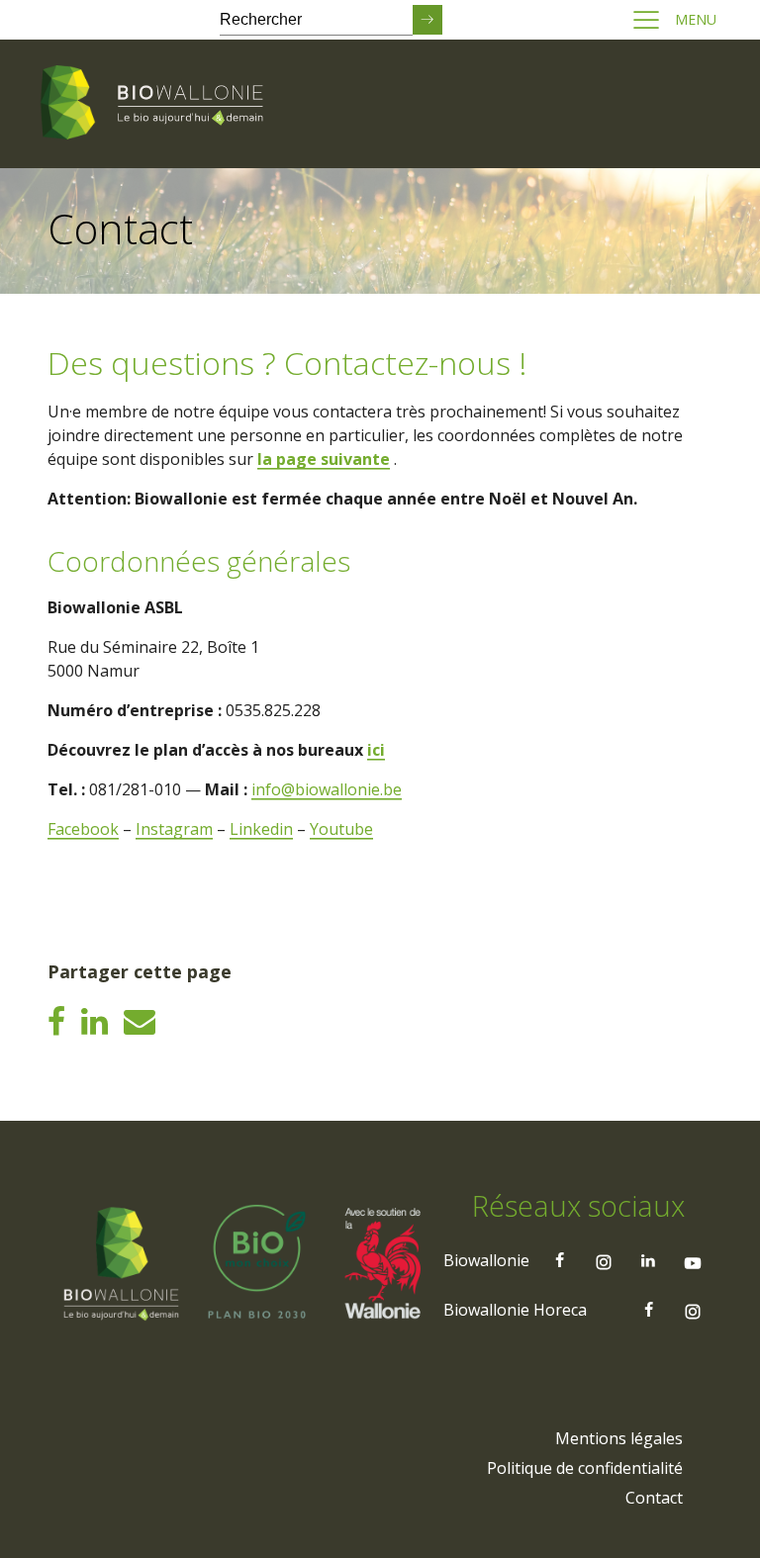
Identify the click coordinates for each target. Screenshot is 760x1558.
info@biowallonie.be (326, 789)
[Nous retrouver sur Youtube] (692, 1260)
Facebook (83, 829)
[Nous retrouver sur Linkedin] (648, 1260)
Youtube (341, 829)
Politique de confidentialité (585, 1468)
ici (376, 750)
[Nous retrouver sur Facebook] (559, 1260)
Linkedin (261, 829)
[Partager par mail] (139, 1020)
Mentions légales (619, 1438)
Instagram (174, 829)
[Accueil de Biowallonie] (155, 104)
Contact (654, 1498)
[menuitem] (619, 1438)
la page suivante (323, 459)
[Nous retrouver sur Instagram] (603, 1260)
